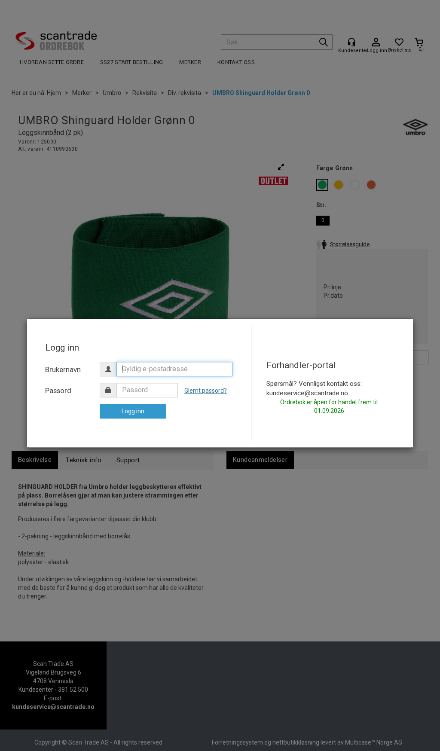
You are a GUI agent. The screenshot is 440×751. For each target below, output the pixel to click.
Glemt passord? (205, 390)
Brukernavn (63, 369)
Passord (58, 390)
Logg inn (133, 411)
